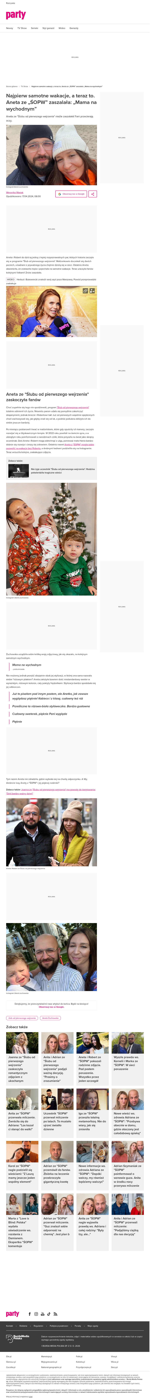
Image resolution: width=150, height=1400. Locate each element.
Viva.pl (114, 1356)
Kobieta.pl (80, 1361)
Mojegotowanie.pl (49, 1361)
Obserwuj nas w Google (73, 193)
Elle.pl (8, 1356)
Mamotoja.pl (46, 1356)
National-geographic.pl (51, 1367)
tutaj (30, 1397)
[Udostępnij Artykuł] (92, 194)
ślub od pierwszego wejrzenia (22, 1018)
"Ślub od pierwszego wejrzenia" (73, 407)
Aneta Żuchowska (50, 1018)
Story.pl (114, 1367)
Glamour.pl (11, 1361)
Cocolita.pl (10, 1367)
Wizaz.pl (114, 1361)
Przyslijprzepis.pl (83, 1367)
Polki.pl (79, 1356)
